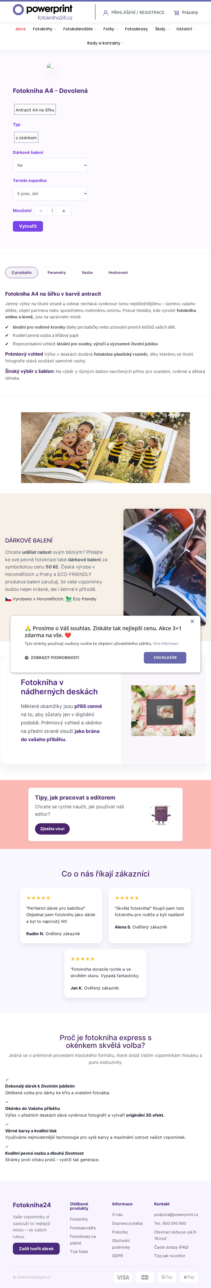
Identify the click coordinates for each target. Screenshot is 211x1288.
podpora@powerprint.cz (176, 1214)
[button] (52, 657)
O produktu (22, 272)
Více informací (165, 643)
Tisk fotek (79, 1251)
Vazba (87, 272)
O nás (117, 1214)
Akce (20, 29)
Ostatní (184, 29)
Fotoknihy (42, 29)
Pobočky (120, 1232)
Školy (160, 29)
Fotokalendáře (78, 29)
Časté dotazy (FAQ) (171, 1247)
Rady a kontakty (103, 43)
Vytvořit (28, 226)
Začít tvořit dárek (36, 1248)
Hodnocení (118, 272)
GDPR (117, 1255)
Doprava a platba (127, 1223)
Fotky (108, 29)
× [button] (192, 622)
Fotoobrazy (136, 29)
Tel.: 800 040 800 (170, 1223)
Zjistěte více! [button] (52, 828)
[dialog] (105, 644)
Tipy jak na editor (170, 1255)
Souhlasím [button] (165, 657)
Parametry (57, 272)
